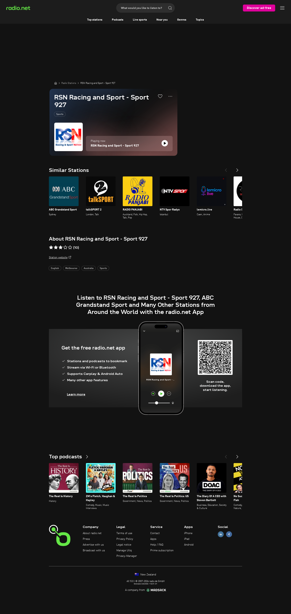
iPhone (188, 533)
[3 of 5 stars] (60, 247)
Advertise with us (93, 544)
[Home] (55, 83)
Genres (181, 19)
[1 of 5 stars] (51, 247)
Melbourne (71, 268)
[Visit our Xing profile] (229, 534)
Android (189, 544)
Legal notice (123, 544)
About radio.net (92, 533)
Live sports (140, 19)
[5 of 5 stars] (70, 247)
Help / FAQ (156, 544)
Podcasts (117, 19)
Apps (153, 539)
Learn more (76, 394)
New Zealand (148, 574)
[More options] (170, 96)
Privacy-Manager (126, 556)
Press (86, 539)
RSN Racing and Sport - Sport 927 (115, 145)
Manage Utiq (124, 550)
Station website (58, 257)
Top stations (94, 19)
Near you (162, 19)
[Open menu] (282, 8)
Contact (155, 533)
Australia (88, 268)
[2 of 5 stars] (55, 247)
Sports (59, 114)
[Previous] (226, 168)
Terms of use (124, 533)
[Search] (170, 8)
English (55, 268)
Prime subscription (162, 550)
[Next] (237, 168)
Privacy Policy (124, 539)
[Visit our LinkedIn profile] (220, 534)
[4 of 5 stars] (65, 247)
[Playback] (165, 143)
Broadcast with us (94, 550)
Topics (200, 19)
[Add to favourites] (160, 96)
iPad (186, 539)
